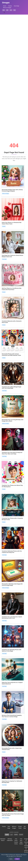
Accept (17, 858)
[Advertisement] (14, 75)
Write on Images (7, 7)
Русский (21, 834)
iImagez (6, 2)
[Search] (4, 12)
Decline (11, 858)
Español (15, 834)
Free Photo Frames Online (16, 841)
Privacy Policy (20, 827)
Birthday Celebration (10, 839)
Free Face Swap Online (21, 841)
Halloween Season (2, 839)
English (6, 834)
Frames (10, 6)
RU (14, 10)
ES (10, 10)
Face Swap (16, 6)
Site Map (25, 827)
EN (3, 10)
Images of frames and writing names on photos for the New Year (26, 847)
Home (4, 6)
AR (7, 10)
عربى (11, 834)
